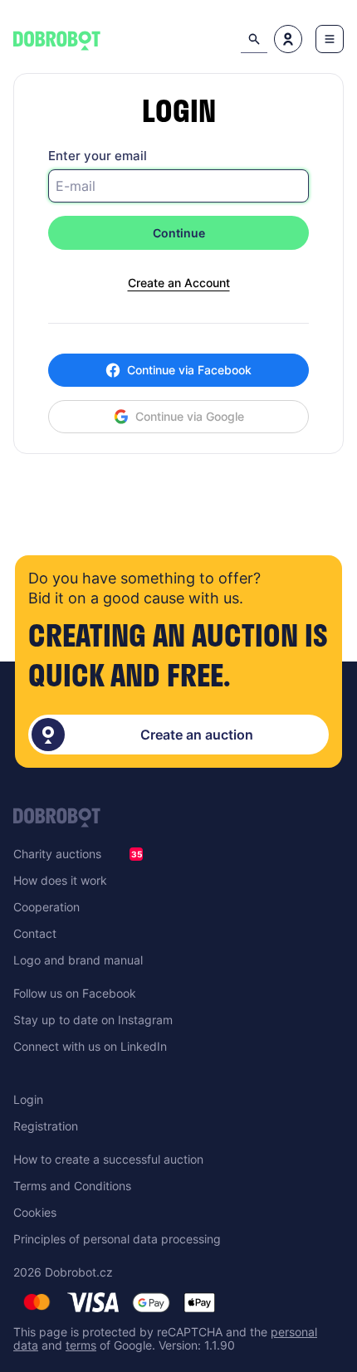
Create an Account (179, 283)
